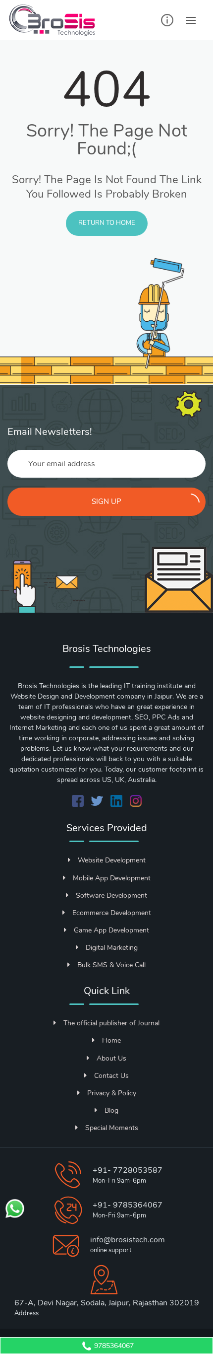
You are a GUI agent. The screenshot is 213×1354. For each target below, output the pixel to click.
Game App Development (111, 930)
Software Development (111, 895)
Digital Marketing (112, 947)
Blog (111, 1110)
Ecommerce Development (111, 913)
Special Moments (111, 1128)
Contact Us (111, 1075)
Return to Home (106, 222)
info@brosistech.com (127, 1239)
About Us (111, 1058)
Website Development (112, 860)
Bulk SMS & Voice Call (111, 965)
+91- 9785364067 (127, 1205)
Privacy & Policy (111, 1093)
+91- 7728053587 (127, 1170)
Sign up (106, 501)
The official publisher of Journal (111, 1023)
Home (111, 1040)
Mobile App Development (112, 878)
